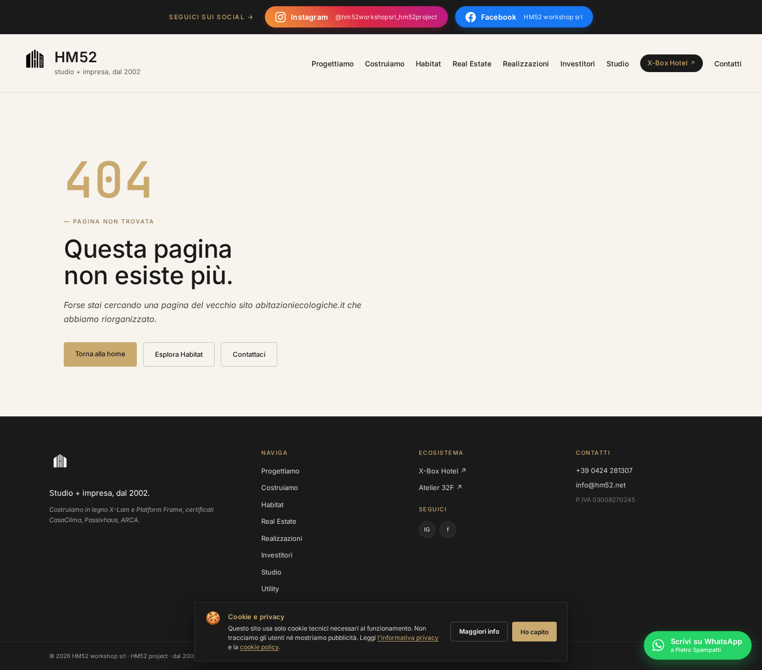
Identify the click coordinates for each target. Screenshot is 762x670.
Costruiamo (384, 63)
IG (427, 529)
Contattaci (249, 354)
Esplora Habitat (179, 354)
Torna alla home (100, 354)
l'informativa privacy (408, 637)
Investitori (577, 63)
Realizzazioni (526, 63)
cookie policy (259, 647)
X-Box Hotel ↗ (443, 471)
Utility (270, 588)
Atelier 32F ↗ (440, 487)
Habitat (428, 63)
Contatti (728, 63)
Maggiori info (479, 631)
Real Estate (472, 63)
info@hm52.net (601, 485)
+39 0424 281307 (604, 470)
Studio (617, 63)
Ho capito (534, 632)
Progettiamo (333, 63)
